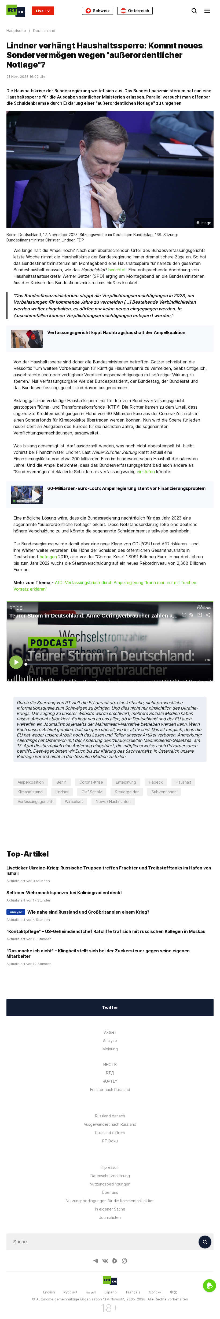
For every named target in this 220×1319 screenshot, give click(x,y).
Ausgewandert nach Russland (110, 1124)
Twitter (110, 1007)
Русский (71, 1292)
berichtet (117, 269)
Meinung (110, 1049)
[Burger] (207, 10)
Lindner (62, 792)
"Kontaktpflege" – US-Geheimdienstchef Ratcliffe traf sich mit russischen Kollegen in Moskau (106, 931)
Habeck (156, 782)
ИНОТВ (110, 1064)
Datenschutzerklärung (110, 1175)
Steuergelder (127, 792)
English (49, 1292)
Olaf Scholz (92, 792)
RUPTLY (110, 1081)
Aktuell (110, 1032)
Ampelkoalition (31, 782)
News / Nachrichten (113, 801)
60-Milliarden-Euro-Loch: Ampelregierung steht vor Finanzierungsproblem (126, 488)
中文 (173, 1292)
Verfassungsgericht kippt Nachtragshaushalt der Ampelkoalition (116, 332)
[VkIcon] (105, 1261)
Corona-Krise (91, 782)
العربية (91, 1292)
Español (111, 1292)
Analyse (110, 1040)
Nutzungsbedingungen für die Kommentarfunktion (110, 1200)
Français (133, 1292)
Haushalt (183, 782)
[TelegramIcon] (95, 1261)
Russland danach (110, 1116)
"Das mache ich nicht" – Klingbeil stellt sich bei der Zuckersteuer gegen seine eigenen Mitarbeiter (98, 953)
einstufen (146, 471)
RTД (110, 1073)
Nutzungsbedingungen (110, 1184)
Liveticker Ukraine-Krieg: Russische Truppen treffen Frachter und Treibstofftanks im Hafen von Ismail (108, 870)
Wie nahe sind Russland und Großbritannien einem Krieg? (88, 912)
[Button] (205, 1242)
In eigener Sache (110, 1209)
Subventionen (164, 792)
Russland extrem (110, 1132)
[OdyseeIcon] (124, 1261)
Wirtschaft (74, 801)
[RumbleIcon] (115, 1261)
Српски (155, 1292)
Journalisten (110, 1217)
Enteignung (126, 782)
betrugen (48, 556)
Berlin (62, 782)
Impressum (110, 1167)
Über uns (110, 1192)
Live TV (43, 11)
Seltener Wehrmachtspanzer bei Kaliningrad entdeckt (64, 892)
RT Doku (110, 1141)
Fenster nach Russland (110, 1089)
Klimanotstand (30, 792)
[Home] (15, 11)
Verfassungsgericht (35, 801)
